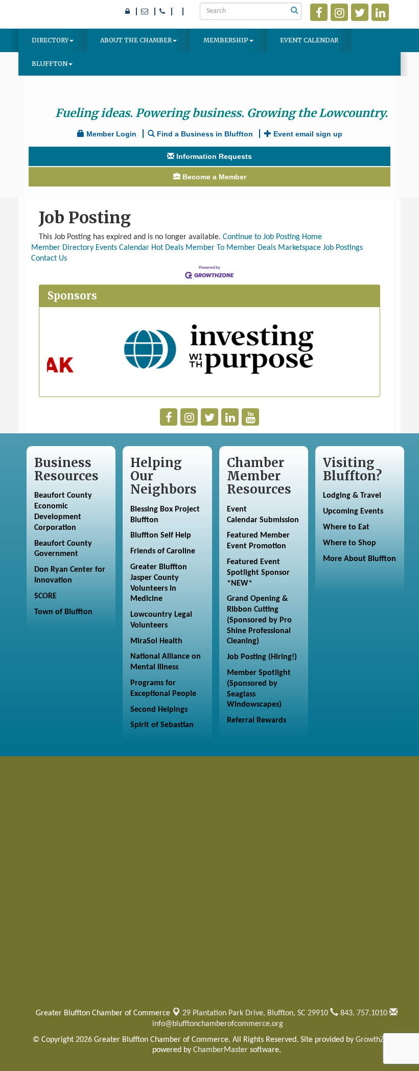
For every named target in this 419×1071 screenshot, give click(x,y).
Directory (50, 40)
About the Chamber (136, 40)
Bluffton (49, 63)
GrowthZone (376, 1040)
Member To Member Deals (230, 248)
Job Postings (343, 248)
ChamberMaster (220, 1050)
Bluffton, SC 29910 (255, 1013)
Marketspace (299, 248)
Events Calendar (122, 248)
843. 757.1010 (362, 1013)
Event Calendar (309, 40)
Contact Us (49, 258)
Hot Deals (167, 248)
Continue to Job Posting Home (272, 237)
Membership (225, 40)
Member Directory (62, 248)
